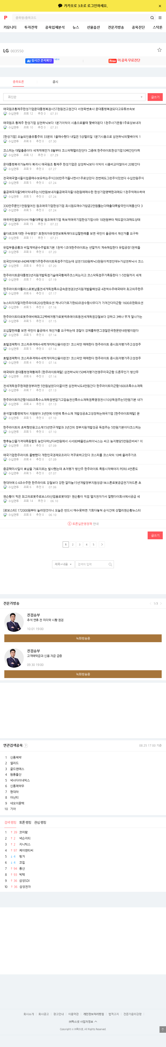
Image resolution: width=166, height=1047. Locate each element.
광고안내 (58, 1014)
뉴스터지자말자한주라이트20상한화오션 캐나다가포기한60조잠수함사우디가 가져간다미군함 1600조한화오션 (73, 303)
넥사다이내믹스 (20, 780)
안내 (85, 523)
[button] (75, 97)
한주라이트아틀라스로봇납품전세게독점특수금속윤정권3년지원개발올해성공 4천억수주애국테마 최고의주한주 (73, 289)
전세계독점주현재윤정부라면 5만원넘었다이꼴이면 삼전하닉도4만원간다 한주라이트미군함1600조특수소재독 (73, 386)
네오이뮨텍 (17, 803)
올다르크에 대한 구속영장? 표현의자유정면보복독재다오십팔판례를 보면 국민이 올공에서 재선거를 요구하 (70, 233)
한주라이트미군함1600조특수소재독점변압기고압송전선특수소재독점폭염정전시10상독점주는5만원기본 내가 (73, 399)
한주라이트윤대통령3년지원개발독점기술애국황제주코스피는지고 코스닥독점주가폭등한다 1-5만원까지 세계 (72, 275)
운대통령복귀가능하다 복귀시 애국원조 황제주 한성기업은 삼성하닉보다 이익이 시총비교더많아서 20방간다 (71, 164)
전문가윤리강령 (132, 1014)
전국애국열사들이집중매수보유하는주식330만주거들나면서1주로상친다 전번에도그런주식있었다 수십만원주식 (73, 178)
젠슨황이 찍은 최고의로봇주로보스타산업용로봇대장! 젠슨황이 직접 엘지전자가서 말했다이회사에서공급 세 (71, 496)
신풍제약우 (17, 786)
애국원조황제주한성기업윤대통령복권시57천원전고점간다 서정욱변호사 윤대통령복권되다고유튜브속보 (69, 109)
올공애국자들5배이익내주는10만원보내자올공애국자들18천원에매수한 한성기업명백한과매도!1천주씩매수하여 (74, 192)
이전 (150, 603)
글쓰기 (155, 97)
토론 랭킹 (25, 822)
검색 (152, 18)
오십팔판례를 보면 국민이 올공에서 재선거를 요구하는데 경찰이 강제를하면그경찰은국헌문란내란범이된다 (71, 330)
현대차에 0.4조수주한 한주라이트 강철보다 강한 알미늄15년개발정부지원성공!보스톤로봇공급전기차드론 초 (72, 482)
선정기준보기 (26, 746)
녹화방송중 (83, 638)
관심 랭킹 (40, 822)
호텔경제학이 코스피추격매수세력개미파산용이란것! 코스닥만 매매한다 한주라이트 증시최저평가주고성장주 (72, 344)
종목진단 (138, 27)
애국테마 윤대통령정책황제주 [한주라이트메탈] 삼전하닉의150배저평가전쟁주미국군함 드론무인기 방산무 (71, 372)
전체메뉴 (162, 18)
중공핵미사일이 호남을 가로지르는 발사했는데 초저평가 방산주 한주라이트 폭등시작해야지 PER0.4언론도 (70, 469)
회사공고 (43, 1014)
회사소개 (29, 1014)
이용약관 (73, 1014)
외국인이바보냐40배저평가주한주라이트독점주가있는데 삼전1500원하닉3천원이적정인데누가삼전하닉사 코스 (73, 261)
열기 (163, 1029)
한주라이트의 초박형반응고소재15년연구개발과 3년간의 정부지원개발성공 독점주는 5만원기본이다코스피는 (72, 427)
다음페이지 (102, 544)
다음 (161, 603)
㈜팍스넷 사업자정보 (81, 1021)
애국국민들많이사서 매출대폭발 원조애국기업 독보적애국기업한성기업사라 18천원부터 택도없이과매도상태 (71, 219)
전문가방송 (116, 27)
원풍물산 (15, 774)
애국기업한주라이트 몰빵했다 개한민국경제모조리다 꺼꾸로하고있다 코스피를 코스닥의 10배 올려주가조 (69, 455)
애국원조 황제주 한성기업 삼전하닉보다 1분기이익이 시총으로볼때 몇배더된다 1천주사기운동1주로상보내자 (72, 122)
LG (13, 50)
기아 (13, 809)
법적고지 (114, 1014)
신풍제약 (15, 757)
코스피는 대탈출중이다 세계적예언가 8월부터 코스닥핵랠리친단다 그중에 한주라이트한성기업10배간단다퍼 (71, 150)
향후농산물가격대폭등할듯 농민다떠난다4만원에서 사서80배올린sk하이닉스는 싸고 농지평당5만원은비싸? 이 (73, 441)
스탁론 (158, 27)
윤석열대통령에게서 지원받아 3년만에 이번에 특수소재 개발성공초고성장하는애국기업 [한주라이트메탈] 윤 (71, 413)
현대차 (14, 791)
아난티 (14, 797)
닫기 (160, 6)
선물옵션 (93, 27)
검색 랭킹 (10, 822)
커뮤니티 (9, 27)
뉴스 (76, 27)
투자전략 (30, 27)
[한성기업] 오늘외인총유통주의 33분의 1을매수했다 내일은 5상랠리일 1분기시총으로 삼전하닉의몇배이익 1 (72, 136)
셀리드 (14, 763)
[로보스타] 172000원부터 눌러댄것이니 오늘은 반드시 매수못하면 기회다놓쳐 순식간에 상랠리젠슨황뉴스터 (72, 510)
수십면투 (13, 113)
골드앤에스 (17, 769)
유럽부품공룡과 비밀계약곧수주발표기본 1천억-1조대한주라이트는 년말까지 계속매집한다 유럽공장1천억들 (71, 247)
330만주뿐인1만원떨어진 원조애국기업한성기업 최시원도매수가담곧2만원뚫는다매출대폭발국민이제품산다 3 (73, 205)
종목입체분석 (55, 27)
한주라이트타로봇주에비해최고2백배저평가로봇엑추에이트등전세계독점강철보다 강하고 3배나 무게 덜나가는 (72, 316)
